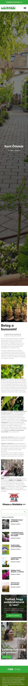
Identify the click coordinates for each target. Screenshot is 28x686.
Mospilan (19, 480)
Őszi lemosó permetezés (15, 583)
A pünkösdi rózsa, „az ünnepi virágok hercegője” (17, 534)
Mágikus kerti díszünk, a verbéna (17, 571)
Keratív (3, 488)
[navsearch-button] (14, 511)
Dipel (2, 478)
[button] (25, 8)
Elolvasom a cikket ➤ (16, 524)
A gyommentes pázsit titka (16, 558)
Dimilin (11, 480)
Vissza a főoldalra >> (14, 504)
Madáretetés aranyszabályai (16, 545)
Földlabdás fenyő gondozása (17, 520)
